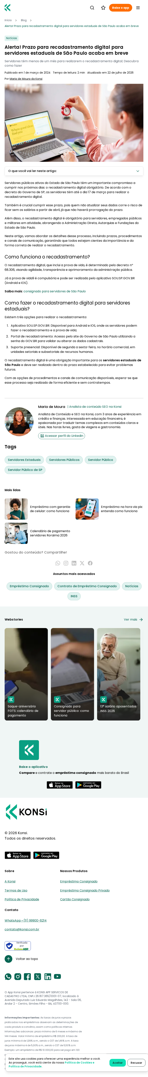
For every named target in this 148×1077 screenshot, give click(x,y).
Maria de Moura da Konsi (26, 79)
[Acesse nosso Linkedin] (47, 976)
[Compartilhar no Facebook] (90, 563)
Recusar (136, 1063)
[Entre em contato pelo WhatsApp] (8, 976)
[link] (72, 26)
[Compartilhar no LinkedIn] (74, 563)
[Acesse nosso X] (38, 977)
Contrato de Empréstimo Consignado (87, 586)
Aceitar (118, 1063)
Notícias (131, 586)
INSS (74, 596)
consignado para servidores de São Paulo (55, 291)
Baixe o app (120, 8)
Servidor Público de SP (25, 470)
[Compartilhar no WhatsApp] (58, 563)
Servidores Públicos (64, 460)
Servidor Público (100, 460)
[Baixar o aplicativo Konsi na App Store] (60, 785)
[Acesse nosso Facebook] (27, 976)
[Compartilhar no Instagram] (66, 563)
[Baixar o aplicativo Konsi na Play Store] (88, 785)
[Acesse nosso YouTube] (57, 976)
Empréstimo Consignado (29, 586)
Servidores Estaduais (24, 460)
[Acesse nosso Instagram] (17, 977)
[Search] (92, 7)
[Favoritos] (103, 7)
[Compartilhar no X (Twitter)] (82, 563)
